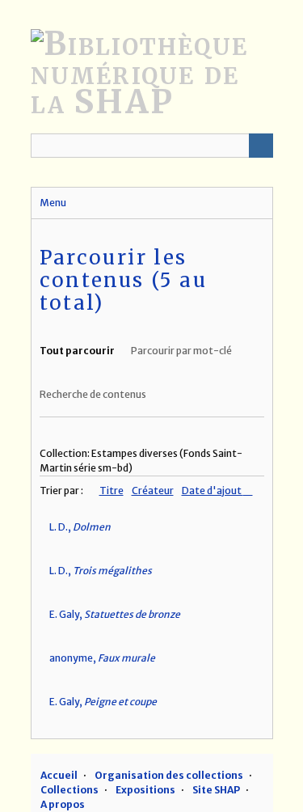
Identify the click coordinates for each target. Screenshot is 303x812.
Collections (69, 790)
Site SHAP (216, 790)
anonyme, (102, 658)
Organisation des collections (169, 775)
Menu (53, 203)
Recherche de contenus (93, 394)
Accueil (59, 775)
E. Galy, (114, 614)
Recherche (261, 145)
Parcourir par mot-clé (181, 351)
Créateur (153, 490)
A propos (62, 804)
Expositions (145, 790)
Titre (111, 490)
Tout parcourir (77, 351)
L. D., (80, 527)
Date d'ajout (212, 490)
